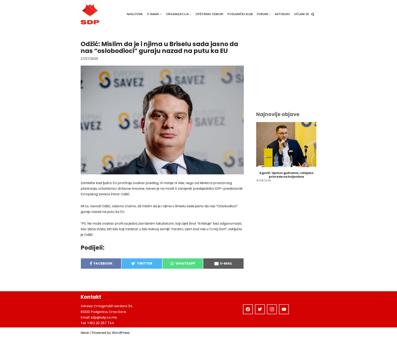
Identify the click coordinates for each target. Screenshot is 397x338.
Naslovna (135, 14)
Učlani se (301, 14)
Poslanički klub (240, 14)
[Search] (312, 14)
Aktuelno (282, 14)
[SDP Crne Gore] (90, 14)
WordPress (121, 332)
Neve (85, 332)
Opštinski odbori (209, 14)
